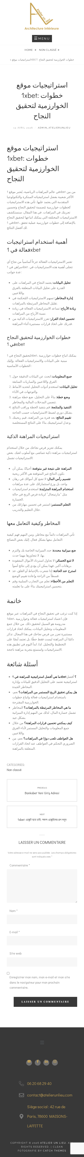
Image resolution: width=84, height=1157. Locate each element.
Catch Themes (54, 1150)
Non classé (48, 49)
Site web (15, 953)
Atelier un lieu (53, 1143)
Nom (14, 911)
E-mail (15, 932)
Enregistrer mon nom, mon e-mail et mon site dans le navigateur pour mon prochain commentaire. (40, 982)
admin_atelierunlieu (54, 128)
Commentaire (20, 865)
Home (29, 49)
